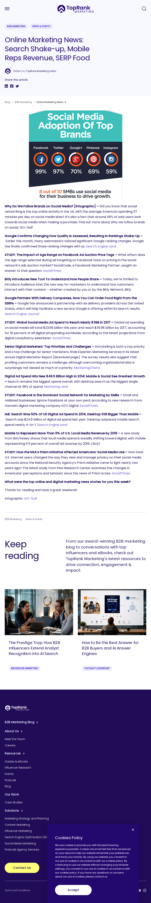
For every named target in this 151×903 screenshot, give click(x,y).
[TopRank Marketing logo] (17, 708)
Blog (7, 102)
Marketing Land (56, 386)
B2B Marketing (16, 26)
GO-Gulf (30, 498)
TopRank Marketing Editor (41, 71)
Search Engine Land (101, 246)
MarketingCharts (87, 368)
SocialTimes (52, 270)
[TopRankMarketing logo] (75, 9)
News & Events (41, 26)
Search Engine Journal (22, 314)
